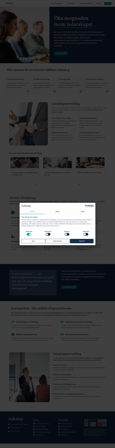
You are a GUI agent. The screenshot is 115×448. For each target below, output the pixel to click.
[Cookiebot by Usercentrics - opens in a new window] (86, 206)
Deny (33, 241)
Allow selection (57, 241)
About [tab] (83, 211)
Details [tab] (57, 211)
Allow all (81, 241)
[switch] (48, 234)
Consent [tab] (32, 211)
